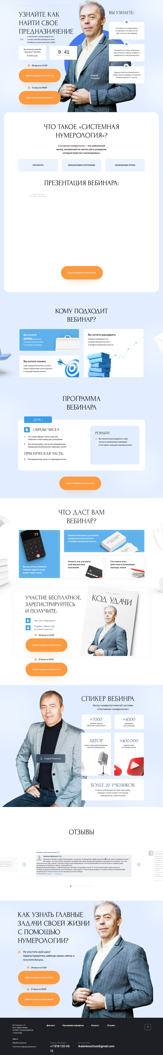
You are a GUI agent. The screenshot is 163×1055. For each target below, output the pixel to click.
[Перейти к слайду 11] (92, 886)
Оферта (15, 1039)
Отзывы (111, 1025)
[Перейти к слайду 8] (85, 886)
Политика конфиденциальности (24, 1047)
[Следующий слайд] (138, 864)
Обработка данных (19, 1043)
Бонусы (95, 1025)
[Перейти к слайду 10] (90, 886)
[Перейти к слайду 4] (77, 886)
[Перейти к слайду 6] (81, 886)
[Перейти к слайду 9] (87, 886)
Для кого (51, 1025)
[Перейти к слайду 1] (70, 886)
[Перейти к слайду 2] (72, 886)
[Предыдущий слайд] (24, 864)
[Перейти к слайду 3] (75, 886)
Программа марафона (73, 1025)
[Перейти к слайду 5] (79, 886)
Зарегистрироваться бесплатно (39, 98)
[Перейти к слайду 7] (83, 886)
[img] (148, 1027)
